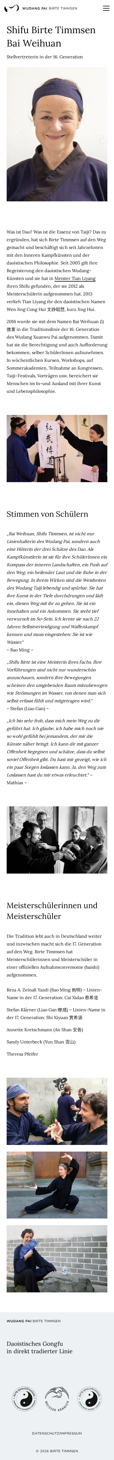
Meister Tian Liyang (75, 278)
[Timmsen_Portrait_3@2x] (57, 840)
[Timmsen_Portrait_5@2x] (57, 1111)
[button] (106, 8)
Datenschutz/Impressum (57, 1433)
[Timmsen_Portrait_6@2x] (57, 1258)
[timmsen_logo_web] (40, 8)
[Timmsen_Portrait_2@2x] (57, 448)
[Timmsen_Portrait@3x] (57, 134)
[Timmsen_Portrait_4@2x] (57, 1185)
